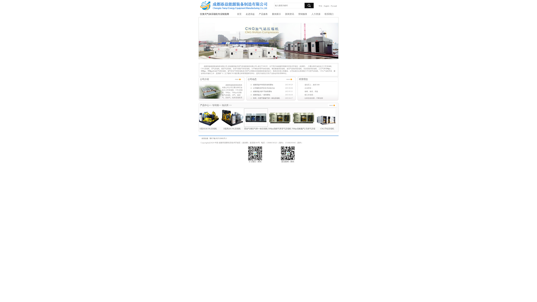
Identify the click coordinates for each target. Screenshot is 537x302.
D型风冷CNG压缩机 (214, 129)
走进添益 (250, 14)
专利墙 (215, 105)
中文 (320, 6)
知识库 (225, 105)
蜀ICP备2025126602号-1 (218, 138)
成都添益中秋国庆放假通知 (263, 85)
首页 (239, 14)
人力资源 (315, 14)
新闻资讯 (289, 14)
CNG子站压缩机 (310, 129)
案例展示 (276, 14)
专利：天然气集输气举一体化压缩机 (266, 98)
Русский (334, 6)
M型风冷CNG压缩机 (333, 129)
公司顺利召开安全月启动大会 (264, 88)
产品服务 (263, 14)
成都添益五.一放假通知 (261, 95)
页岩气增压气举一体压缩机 (238, 129)
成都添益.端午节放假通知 (262, 91)
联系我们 (329, 14)
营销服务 (302, 14)
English (326, 6)
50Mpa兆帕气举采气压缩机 (262, 129)
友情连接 (205, 138)
